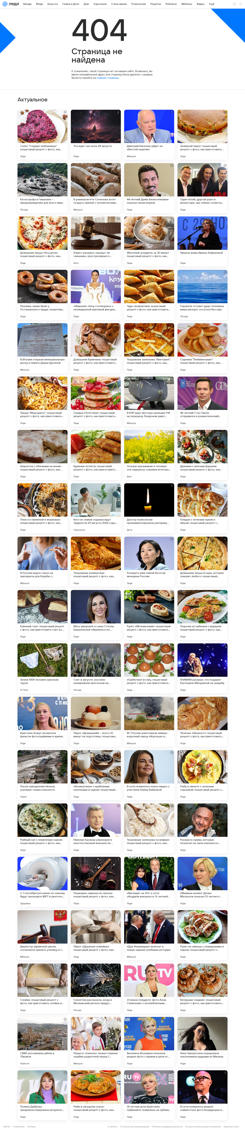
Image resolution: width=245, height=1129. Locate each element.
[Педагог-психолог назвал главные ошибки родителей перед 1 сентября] (96, 1042)
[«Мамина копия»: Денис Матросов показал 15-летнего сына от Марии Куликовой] (203, 882)
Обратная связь (231, 1126)
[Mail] (5, 4)
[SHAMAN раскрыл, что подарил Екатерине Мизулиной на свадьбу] (203, 668)
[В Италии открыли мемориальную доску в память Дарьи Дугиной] (43, 348)
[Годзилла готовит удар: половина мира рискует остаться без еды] (203, 295)
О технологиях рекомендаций (134, 1126)
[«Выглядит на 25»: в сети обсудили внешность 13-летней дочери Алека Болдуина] (149, 882)
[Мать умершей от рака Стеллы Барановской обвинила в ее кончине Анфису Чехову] (96, 615)
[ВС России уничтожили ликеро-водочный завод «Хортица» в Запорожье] (149, 722)
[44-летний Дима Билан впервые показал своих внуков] (149, 188)
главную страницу (107, 77)
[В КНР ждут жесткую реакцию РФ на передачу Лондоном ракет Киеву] (149, 402)
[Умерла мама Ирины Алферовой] (203, 241)
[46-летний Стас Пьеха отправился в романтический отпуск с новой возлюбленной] (203, 402)
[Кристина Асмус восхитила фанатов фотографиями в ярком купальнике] (43, 722)
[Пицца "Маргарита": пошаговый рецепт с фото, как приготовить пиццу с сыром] (43, 402)
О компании (18, 1126)
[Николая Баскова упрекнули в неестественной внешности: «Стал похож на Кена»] (96, 828)
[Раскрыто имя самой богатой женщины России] (149, 562)
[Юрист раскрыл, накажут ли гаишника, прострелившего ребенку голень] (96, 241)
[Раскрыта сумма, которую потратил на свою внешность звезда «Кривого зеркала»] (203, 828)
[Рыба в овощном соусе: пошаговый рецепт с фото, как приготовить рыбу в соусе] (96, 1095)
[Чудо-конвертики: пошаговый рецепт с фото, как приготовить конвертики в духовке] (149, 295)
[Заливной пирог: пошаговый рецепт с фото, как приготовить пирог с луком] (203, 135)
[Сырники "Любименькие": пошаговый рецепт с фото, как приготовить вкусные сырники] (203, 348)
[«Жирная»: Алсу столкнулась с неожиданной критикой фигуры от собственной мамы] (96, 295)
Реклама (31, 1126)
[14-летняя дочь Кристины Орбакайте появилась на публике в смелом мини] (149, 1095)
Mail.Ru (6, 1126)
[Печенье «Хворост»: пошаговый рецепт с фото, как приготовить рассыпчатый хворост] (203, 722)
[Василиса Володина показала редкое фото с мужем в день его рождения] (149, 1042)
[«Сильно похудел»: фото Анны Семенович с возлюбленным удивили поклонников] (149, 989)
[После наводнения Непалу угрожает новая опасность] (43, 775)
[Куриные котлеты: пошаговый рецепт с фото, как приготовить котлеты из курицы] (96, 455)
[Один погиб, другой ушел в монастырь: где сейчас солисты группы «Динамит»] (203, 188)
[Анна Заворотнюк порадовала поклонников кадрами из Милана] (203, 1042)
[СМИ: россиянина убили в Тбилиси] (43, 1042)
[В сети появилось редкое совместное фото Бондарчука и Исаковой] (203, 1095)
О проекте (113, 1126)
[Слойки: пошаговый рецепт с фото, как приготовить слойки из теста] (43, 989)
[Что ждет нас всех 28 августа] (96, 135)
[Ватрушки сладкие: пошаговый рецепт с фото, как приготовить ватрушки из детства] (203, 989)
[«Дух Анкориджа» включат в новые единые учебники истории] (149, 935)
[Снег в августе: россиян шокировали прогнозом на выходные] (96, 668)
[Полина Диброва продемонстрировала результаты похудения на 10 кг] (43, 1095)
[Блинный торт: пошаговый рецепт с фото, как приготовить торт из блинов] (43, 615)
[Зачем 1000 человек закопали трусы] (43, 668)
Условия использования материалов (203, 1126)
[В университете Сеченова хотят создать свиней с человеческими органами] (96, 188)
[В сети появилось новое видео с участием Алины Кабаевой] (149, 775)
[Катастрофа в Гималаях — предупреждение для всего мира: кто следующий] (43, 188)
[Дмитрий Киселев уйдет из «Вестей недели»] (149, 135)
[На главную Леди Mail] (13, 4)
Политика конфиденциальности (167, 1126)
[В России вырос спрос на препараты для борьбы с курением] (43, 562)
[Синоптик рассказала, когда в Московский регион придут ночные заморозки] (96, 989)
